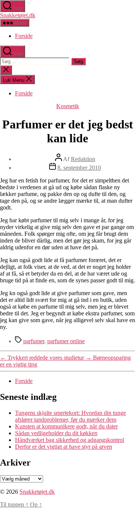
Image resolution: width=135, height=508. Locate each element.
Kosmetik (67, 106)
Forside (24, 36)
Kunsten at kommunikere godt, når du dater (66, 426)
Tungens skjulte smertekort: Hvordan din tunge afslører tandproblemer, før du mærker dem (70, 416)
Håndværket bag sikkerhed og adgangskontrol (69, 440)
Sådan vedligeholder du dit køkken (56, 433)
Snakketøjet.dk (17, 15)
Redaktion (83, 159)
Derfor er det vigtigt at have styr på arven (63, 446)
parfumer (33, 341)
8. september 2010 (79, 167)
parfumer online (66, 341)
